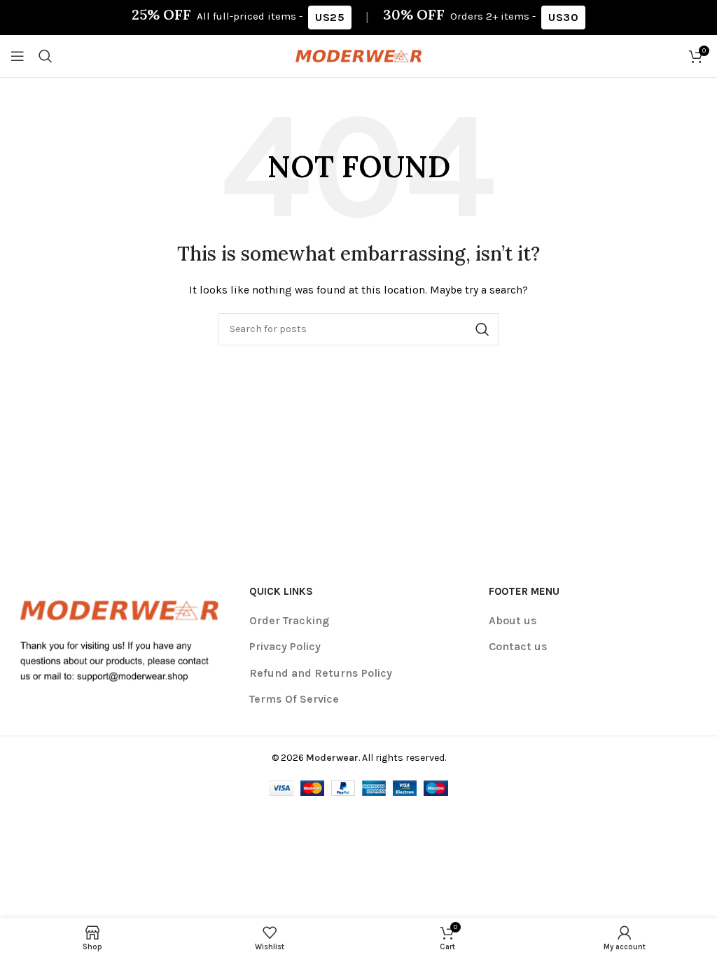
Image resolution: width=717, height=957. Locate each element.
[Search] (46, 56)
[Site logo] (358, 55)
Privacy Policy (285, 646)
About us (513, 620)
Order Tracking (289, 620)
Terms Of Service (294, 698)
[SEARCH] (482, 329)
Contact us (518, 646)
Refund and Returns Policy (320, 673)
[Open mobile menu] (18, 56)
